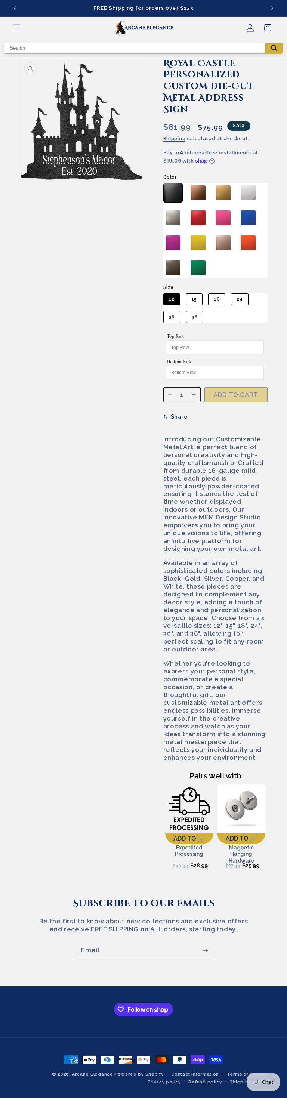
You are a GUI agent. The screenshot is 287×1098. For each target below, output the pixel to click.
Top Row (176, 336)
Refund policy (205, 1082)
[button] (16, 27)
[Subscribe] (205, 950)
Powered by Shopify (138, 1074)
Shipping (174, 138)
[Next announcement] (272, 8)
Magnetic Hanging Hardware (241, 854)
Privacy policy (164, 1082)
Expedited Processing (189, 851)
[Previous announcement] (15, 8)
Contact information (195, 1074)
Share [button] (179, 416)
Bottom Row (179, 361)
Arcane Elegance (92, 1074)
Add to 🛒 (189, 838)
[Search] (274, 48)
